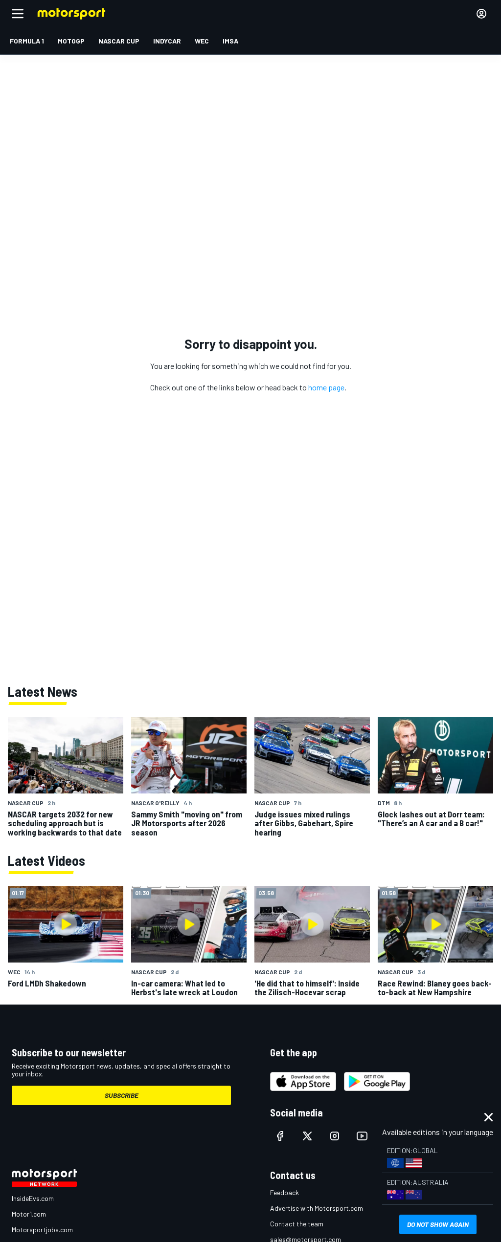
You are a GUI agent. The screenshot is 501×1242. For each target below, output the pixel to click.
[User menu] (481, 13)
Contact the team (296, 1224)
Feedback (284, 1192)
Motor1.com (29, 1214)
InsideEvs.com (33, 1198)
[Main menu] (17, 13)
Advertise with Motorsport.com (316, 1208)
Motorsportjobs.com (42, 1229)
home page (326, 387)
